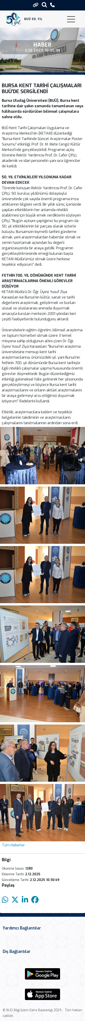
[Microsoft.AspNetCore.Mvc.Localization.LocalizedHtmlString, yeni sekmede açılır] (42, 974)
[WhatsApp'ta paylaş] (5, 900)
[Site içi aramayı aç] (44, 5)
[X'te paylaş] (15, 900)
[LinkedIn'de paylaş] (25, 900)
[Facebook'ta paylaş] (35, 900)
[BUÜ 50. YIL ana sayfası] (13, 19)
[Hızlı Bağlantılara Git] (36, 5)
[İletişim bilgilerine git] (52, 5)
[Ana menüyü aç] (71, 19)
